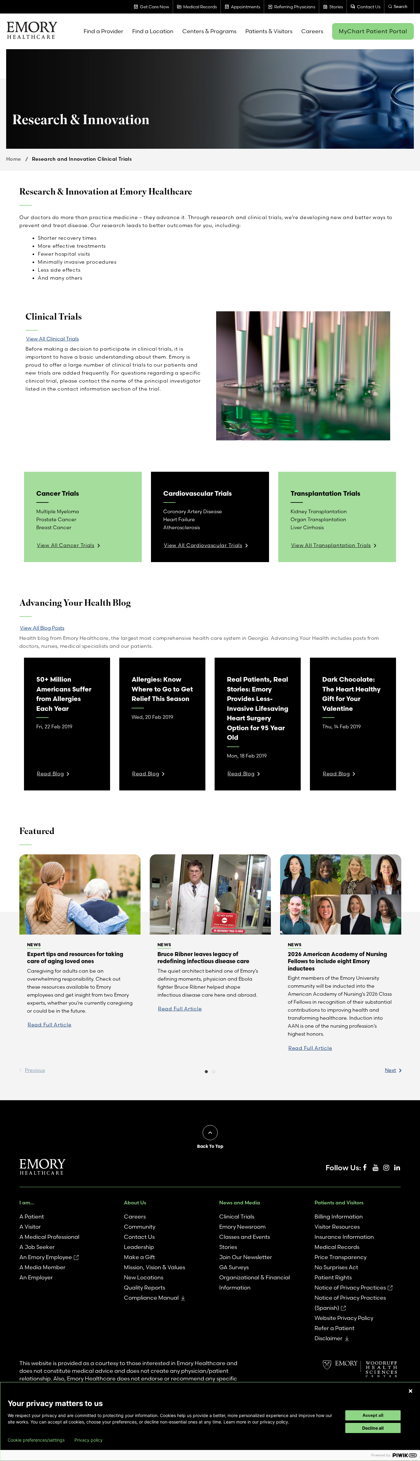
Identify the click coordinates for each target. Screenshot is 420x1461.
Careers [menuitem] (312, 31)
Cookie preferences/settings (36, 1440)
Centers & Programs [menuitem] (209, 31)
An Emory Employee (45, 1257)
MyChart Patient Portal (373, 31)
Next (390, 1070)
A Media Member (42, 1267)
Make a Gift (139, 1257)
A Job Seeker (37, 1246)
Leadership (139, 1246)
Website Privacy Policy (344, 1317)
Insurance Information (344, 1236)
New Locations (143, 1277)
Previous (35, 1070)
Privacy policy (88, 1440)
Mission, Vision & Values (154, 1267)
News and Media (239, 1202)
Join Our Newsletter (245, 1257)
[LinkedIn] (397, 1168)
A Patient (31, 1216)
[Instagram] (386, 1168)
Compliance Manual (151, 1297)
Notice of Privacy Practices (350, 1287)
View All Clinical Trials (52, 339)
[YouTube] (375, 1168)
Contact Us (139, 1236)
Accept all (373, 1415)
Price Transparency (341, 1257)
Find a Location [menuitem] (152, 31)
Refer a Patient (335, 1328)
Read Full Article (49, 1025)
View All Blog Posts (42, 628)
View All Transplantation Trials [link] (331, 545)
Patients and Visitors (339, 1202)
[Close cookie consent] (410, 1390)
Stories (228, 1246)
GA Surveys (234, 1267)
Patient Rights (333, 1277)
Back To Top (210, 1146)
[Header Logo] (31, 31)
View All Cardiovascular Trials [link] (203, 545)
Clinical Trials (236, 1216)
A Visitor (30, 1226)
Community (139, 1226)
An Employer (36, 1277)
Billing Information (339, 1216)
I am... (26, 1202)
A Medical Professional (49, 1236)
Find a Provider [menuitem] (103, 31)
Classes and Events (244, 1236)
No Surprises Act (336, 1267)
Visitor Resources (337, 1226)
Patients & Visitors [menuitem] (268, 31)
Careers (135, 1216)
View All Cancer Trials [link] (65, 545)
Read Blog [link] (50, 773)
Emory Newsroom (242, 1226)
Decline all (373, 1428)
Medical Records (337, 1246)
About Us (135, 1202)
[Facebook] (364, 1168)
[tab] (206, 1072)
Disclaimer (329, 1338)
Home (13, 159)
